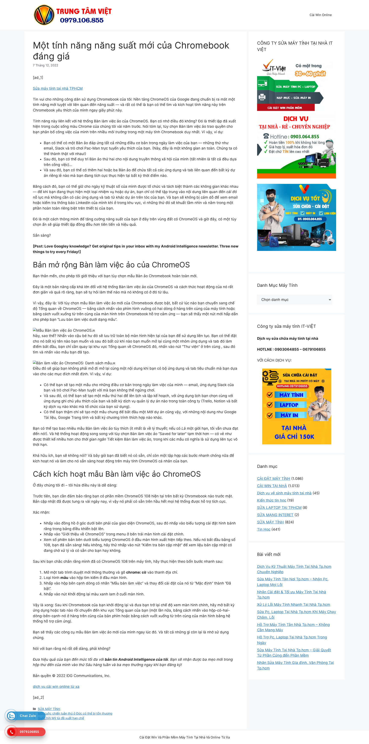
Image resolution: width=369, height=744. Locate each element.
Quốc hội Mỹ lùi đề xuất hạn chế (61, 718)
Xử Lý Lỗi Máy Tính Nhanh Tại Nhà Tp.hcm (293, 604)
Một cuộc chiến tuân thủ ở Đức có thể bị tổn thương (75, 713)
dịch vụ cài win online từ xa (56, 686)
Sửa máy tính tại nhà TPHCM (58, 88)
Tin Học (263, 529)
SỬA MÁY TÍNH (49, 709)
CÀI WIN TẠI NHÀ (272, 486)
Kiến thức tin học (271, 500)
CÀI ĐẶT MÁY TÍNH (273, 478)
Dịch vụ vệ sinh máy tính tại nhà (284, 493)
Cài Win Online (321, 15)
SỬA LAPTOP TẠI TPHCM (279, 507)
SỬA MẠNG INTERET (275, 515)
